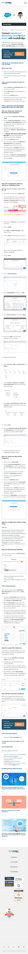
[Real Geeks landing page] (20, 15)
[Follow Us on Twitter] (23, 947)
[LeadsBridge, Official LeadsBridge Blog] (7, 3)
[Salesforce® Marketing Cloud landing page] (8, 15)
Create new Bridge (9, 73)
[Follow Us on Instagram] (8, 947)
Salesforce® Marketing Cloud (11, 754)
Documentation (7, 24)
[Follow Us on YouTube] (18, 947)
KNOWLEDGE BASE (15, 761)
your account (18, 763)
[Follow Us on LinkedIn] (13, 947)
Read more (4, 792)
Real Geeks (6, 758)
